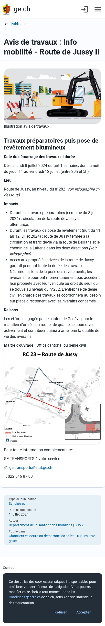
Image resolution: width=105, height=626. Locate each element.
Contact (9, 568)
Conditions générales (25, 597)
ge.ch (22, 9)
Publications (20, 24)
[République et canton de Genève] (6, 9)
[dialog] (52, 598)
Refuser (60, 612)
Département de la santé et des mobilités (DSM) (46, 525)
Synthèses (17, 503)
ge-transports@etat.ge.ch (30, 467)
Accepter (83, 612)
